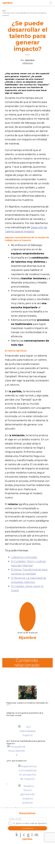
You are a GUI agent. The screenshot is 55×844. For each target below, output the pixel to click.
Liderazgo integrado (24, 557)
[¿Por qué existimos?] (16, 751)
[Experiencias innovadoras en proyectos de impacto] (27, 771)
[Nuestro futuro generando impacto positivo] (27, 791)
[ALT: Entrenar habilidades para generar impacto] (27, 731)
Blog (4, 10)
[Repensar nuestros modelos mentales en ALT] (27, 692)
